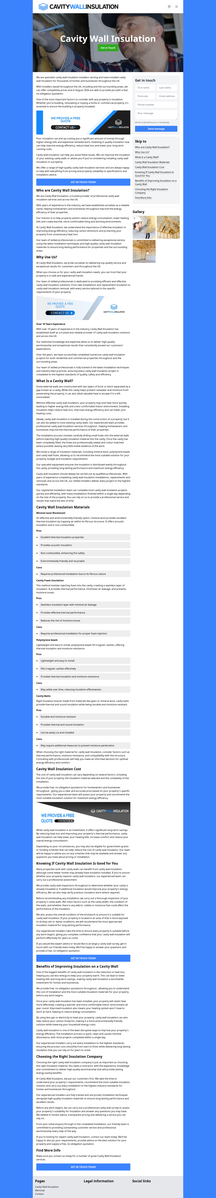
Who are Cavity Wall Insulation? (152, 147)
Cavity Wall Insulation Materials (152, 162)
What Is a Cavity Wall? (147, 157)
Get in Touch (108, 47)
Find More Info (143, 197)
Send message (156, 129)
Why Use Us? (142, 152)
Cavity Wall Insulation (47, 1186)
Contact (39, 1194)
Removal (40, 1190)
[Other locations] (169, 7)
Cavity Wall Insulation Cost (149, 167)
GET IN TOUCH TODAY (83, 182)
